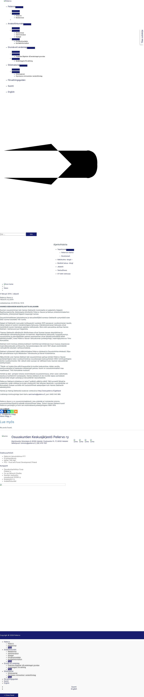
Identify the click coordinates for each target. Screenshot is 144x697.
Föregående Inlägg (8, 414)
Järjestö (16, 294)
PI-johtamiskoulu (10, 458)
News (6, 288)
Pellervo (7, 642)
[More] (16, 411)
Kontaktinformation (15, 659)
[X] (5, 411)
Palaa (10, 648)
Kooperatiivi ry (9, 479)
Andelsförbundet (10, 481)
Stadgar (11, 655)
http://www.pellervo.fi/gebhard (49, 391)
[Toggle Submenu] (70, 250)
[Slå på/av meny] (19, 7)
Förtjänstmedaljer (14, 657)
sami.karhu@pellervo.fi (36, 394)
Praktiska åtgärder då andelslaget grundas (23, 665)
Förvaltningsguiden (11, 679)
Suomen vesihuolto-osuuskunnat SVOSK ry (12, 476)
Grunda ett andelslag (11, 663)
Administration (13, 654)
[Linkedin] (8, 411)
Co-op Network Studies (13, 473)
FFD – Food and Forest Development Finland (20, 462)
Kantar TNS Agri (10, 460)
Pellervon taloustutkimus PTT (15, 456)
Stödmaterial (8, 671)
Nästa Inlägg (5, 416)
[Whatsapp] (12, 411)
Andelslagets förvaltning (17, 667)
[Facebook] (1, 411)
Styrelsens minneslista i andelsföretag (22, 675)
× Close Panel (9, 695)
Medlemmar (12, 646)
